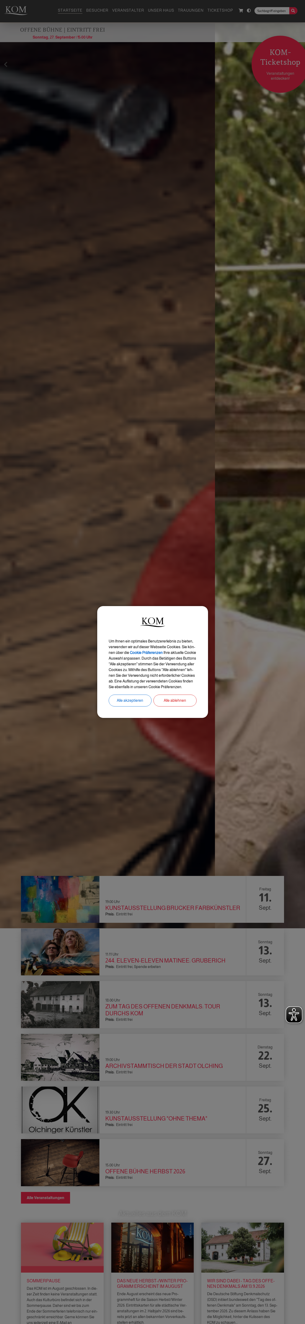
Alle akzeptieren (130, 700)
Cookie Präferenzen (146, 653)
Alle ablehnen (175, 700)
